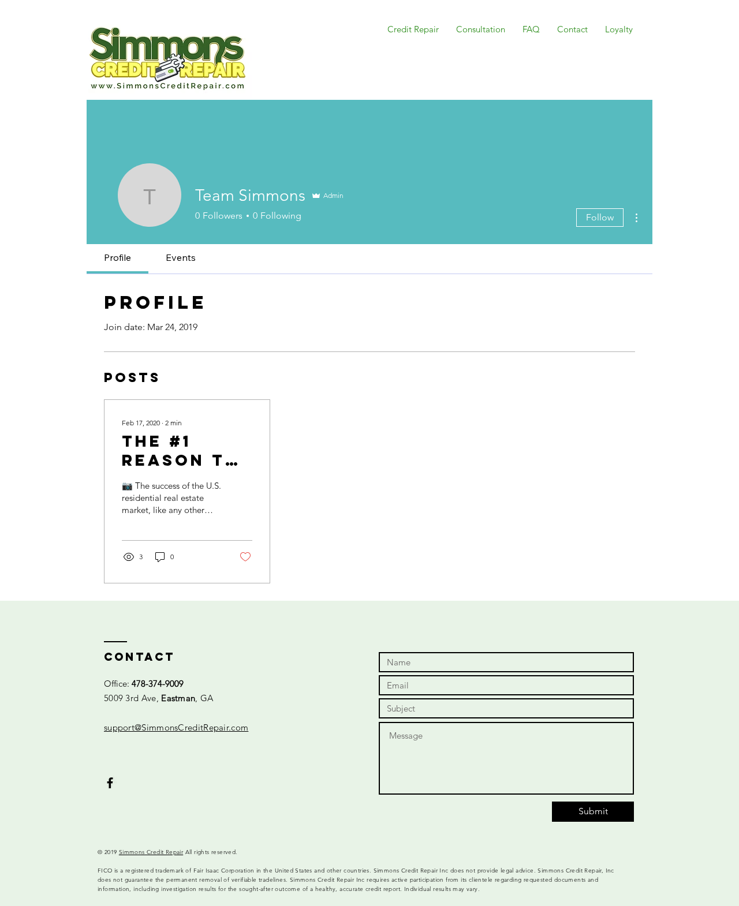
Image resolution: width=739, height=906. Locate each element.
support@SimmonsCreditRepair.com (176, 727)
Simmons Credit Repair (151, 852)
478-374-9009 (158, 683)
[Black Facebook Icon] (110, 783)
